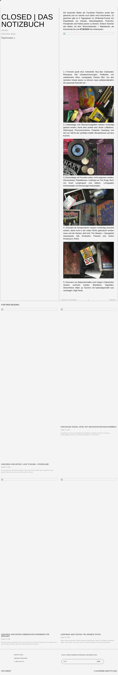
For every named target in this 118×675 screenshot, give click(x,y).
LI (14, 661)
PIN (17, 661)
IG (19, 661)
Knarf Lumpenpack (79, 183)
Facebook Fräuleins (95, 13)
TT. (23, 661)
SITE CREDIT (6, 671)
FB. (21, 661)
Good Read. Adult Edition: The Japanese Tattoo (81, 634)
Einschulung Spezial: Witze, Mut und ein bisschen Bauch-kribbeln (88, 427)
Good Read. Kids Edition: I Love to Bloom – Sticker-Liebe (25, 464)
